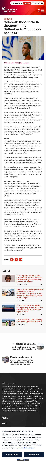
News (4, 423)
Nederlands (37, 3)
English (27, 3)
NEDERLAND (8, 19)
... (37, 410)
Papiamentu (17, 3)
